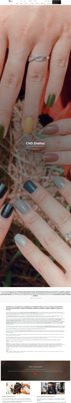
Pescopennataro (57, 345)
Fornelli (59, 344)
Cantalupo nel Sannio (33, 343)
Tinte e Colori (37, 3)
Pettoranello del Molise (9, 346)
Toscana (62, 351)
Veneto (22, 352)
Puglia (53, 351)
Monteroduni (44, 345)
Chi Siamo (35, 1)
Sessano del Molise (39, 346)
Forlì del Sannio (55, 344)
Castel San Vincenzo (52, 343)
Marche (43, 351)
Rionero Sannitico (34, 346)
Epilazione (21, 3)
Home (21, 1)
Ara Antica (7, 341)
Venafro (54, 346)
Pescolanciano (52, 345)
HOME (31, 298)
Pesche (47, 345)
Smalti (17, 3)
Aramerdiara (12, 341)
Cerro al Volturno (24, 344)
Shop (25, 1)
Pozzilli (30, 346)
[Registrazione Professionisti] (53, 388)
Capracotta (39, 343)
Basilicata (10, 351)
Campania (18, 351)
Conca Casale (46, 344)
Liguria (36, 351)
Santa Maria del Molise (29, 346)
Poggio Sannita (25, 346)
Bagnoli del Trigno (19, 343)
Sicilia (59, 351)
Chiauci (29, 344)
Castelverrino (18, 344)
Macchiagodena (21, 345)
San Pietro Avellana (59, 346)
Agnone (14, 343)
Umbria (14, 352)
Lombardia (40, 351)
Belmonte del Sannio (25, 343)
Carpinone (47, 343)
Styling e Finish (43, 3)
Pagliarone (20, 341)
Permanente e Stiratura (51, 3)
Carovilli (43, 343)
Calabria (14, 351)
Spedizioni (30, 1)
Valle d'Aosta (18, 352)
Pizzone (39, 298)
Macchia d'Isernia (15, 345)
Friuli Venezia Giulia (29, 351)
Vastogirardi (51, 346)
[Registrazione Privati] (18, 388)
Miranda (26, 345)
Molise (34, 298)
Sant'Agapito (8, 346)
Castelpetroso (8, 344)
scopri (35, 373)
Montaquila (30, 345)
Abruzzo (7, 351)
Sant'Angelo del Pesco (14, 346)
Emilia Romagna (23, 351)
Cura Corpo (26, 3)
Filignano (50, 344)
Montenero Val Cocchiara (37, 345)
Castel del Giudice (59, 343)
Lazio (34, 351)
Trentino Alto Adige (9, 352)
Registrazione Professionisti (45, 396)
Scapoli (34, 346)
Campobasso (8, 349)
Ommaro (16, 341)
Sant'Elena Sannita (22, 346)
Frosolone (63, 344)
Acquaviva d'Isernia (9, 343)
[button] (2, 146)
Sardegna (56, 351)
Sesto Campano (45, 346)
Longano (10, 345)
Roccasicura (46, 346)
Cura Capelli (32, 3)
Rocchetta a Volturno (51, 346)
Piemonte (49, 351)
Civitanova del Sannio (34, 344)
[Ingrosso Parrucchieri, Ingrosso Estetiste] (11, 1)
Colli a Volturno (40, 344)
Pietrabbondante (17, 346)
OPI (35, 149)
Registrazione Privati (8, 396)
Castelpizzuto (13, 344)
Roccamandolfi (40, 346)
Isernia (37, 298)
